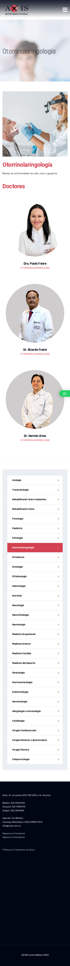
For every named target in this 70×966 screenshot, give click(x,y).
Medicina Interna (21, 644)
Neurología (18, 605)
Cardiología (18, 721)
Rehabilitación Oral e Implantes (29, 499)
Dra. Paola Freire (35, 263)
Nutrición (17, 595)
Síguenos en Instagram (13, 837)
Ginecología (18, 672)
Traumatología (20, 490)
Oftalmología (19, 576)
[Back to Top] (63, 960)
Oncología (17, 567)
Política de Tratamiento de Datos (18, 850)
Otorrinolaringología (23, 547)
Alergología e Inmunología (26, 711)
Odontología (19, 586)
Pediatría (17, 528)
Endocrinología (20, 692)
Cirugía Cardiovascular (24, 730)
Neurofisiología (20, 615)
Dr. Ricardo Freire (35, 350)
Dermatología (19, 701)
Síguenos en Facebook (13, 833)
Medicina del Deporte (23, 663)
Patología (17, 538)
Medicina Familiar (21, 653)
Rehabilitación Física (23, 509)
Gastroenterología (22, 682)
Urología (16, 480)
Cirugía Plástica (20, 749)
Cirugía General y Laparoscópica (29, 740)
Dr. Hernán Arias (35, 436)
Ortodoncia (18, 557)
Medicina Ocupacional (23, 634)
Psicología (17, 518)
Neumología (18, 624)
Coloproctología (20, 759)
